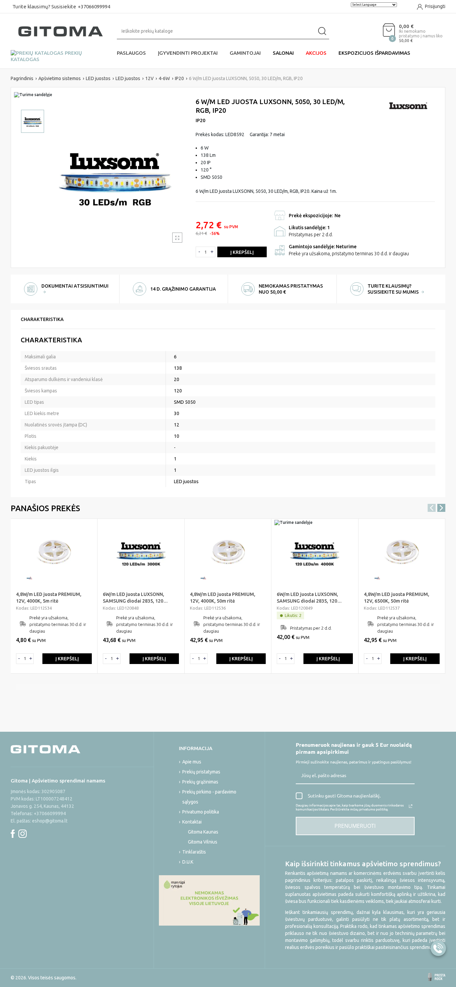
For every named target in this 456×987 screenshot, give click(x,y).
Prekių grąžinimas (200, 781)
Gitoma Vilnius (202, 842)
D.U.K (187, 862)
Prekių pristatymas (201, 771)
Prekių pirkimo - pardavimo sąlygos (209, 796)
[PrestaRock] (436, 977)
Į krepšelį (242, 252)
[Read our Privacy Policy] (411, 806)
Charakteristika (42, 319)
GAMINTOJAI (245, 53)
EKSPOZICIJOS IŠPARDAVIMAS (374, 53)
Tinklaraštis (194, 852)
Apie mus (191, 761)
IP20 (200, 120)
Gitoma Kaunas (203, 832)
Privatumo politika (200, 811)
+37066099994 (94, 6)
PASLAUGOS (131, 53)
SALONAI (283, 53)
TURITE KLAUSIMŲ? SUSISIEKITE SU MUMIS (394, 289)
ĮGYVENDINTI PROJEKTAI (188, 53)
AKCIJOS (316, 53)
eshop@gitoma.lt (49, 821)
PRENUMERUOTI (355, 826)
